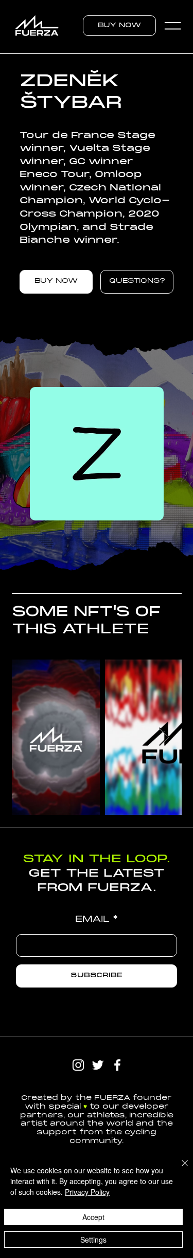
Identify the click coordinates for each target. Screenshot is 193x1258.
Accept (93, 1217)
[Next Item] (164, 737)
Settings (93, 1239)
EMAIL (92, 920)
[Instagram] (78, 1065)
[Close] (178, 1169)
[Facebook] (117, 1065)
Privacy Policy (87, 1192)
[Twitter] (98, 1065)
